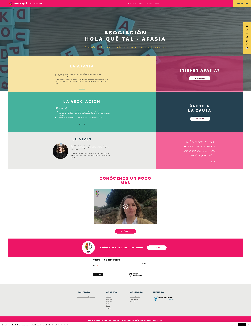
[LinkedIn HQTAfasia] (247, 48)
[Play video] (125, 206)
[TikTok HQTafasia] (247, 41)
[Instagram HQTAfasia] (247, 30)
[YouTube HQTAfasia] (247, 26)
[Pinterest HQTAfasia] (247, 44)
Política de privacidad (62, 325)
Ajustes (233, 325)
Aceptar (242, 325)
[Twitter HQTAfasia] (247, 37)
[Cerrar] (248, 324)
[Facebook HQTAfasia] (247, 33)
